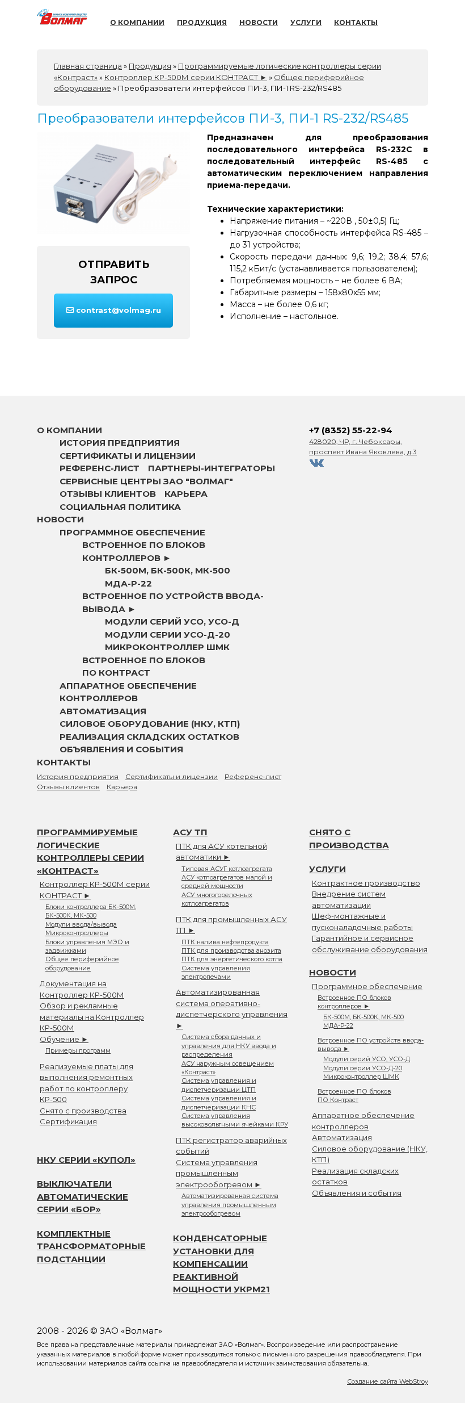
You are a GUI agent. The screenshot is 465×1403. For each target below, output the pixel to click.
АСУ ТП (190, 832)
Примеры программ (78, 1050)
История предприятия (120, 442)
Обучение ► (64, 1039)
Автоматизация (103, 711)
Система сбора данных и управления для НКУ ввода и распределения (228, 1045)
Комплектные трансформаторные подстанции (91, 1246)
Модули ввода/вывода (81, 924)
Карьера (186, 493)
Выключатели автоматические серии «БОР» (82, 1196)
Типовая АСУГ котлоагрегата (226, 869)
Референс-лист (100, 468)
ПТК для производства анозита (231, 950)
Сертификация (68, 1121)
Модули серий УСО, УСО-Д (172, 621)
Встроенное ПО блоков (143, 660)
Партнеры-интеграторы (211, 468)
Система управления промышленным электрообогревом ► (218, 1173)
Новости (258, 22)
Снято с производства (83, 1110)
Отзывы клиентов (108, 493)
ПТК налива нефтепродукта (225, 942)
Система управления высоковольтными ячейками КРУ (234, 1120)
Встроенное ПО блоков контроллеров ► (354, 1002)
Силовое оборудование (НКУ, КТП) (150, 723)
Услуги (306, 22)
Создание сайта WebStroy (387, 1381)
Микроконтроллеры (76, 933)
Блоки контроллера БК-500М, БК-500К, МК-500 (90, 911)
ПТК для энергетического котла (231, 959)
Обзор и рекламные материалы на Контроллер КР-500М (92, 1016)
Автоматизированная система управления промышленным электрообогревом (229, 1204)
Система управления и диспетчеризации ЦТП (218, 1085)
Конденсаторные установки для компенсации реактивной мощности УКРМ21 (221, 1264)
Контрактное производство (366, 882)
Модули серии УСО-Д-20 (167, 634)
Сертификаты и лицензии (128, 455)
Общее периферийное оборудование (82, 963)
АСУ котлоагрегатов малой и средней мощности (226, 881)
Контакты (356, 22)
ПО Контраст (116, 672)
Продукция (202, 22)
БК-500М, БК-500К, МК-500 (167, 570)
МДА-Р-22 (128, 583)
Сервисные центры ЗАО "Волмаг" (146, 481)
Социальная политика (120, 506)
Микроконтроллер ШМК (167, 647)
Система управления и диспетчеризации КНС (218, 1102)
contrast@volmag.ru (117, 310)
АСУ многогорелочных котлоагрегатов (216, 899)
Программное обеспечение (132, 532)
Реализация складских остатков (149, 736)
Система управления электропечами (215, 972)
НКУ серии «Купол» (86, 1159)
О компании (137, 22)
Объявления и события (121, 749)
